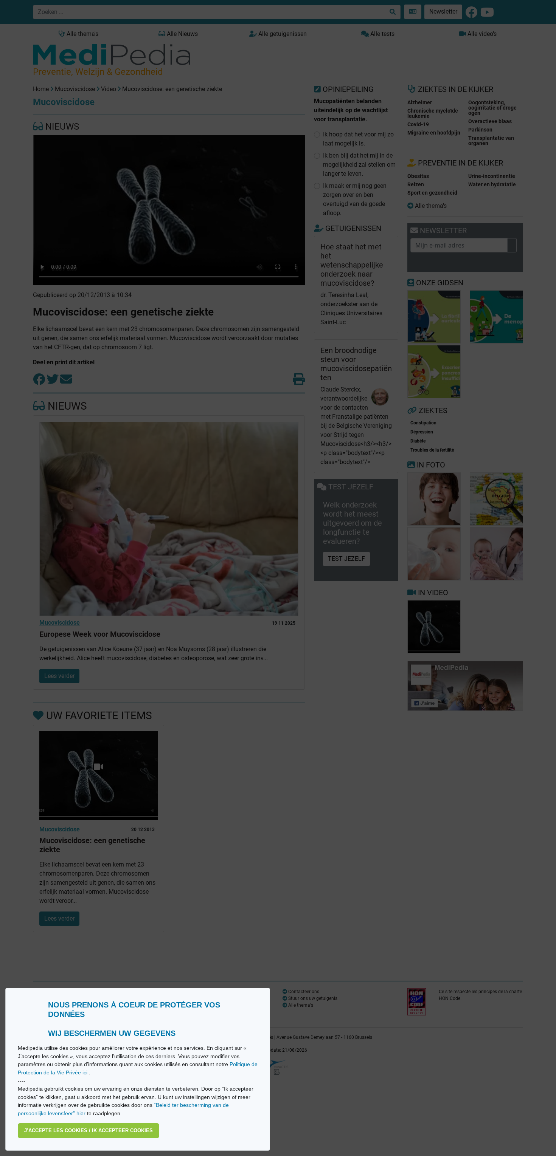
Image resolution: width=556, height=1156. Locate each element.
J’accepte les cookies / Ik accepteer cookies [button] (88, 1130)
